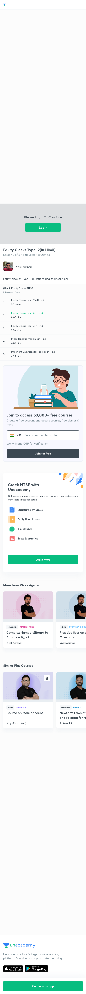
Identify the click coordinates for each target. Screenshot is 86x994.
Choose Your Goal (20, 5)
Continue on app (43, 986)
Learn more (43, 559)
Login (43, 227)
